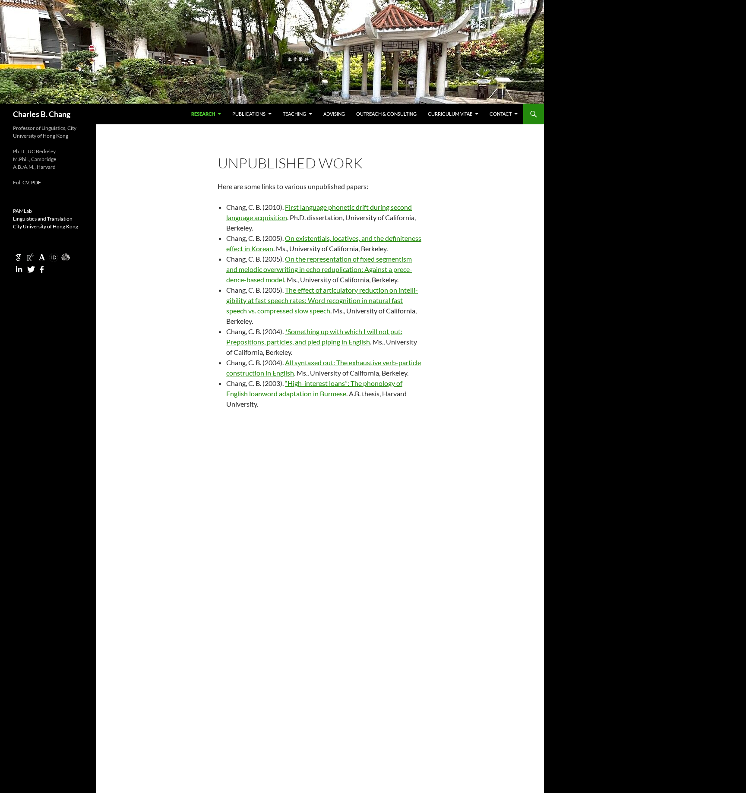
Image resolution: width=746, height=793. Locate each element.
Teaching (294, 114)
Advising (334, 114)
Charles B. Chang (41, 114)
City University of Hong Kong (45, 226)
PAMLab (22, 211)
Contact (501, 114)
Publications (249, 114)
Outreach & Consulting (386, 114)
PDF (36, 182)
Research (203, 114)
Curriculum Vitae (450, 114)
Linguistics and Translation (43, 218)
